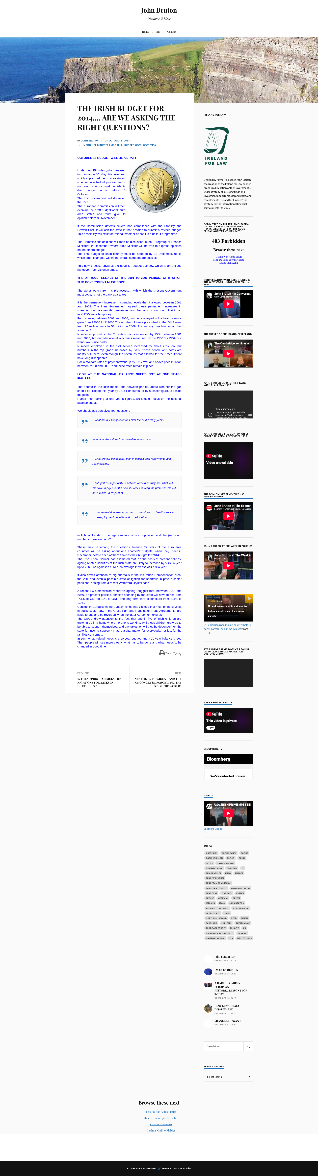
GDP (113, 145)
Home (145, 31)
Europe (239, 873)
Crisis (209, 863)
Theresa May (243, 923)
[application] (228, 673)
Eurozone (211, 893)
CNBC (207, 632)
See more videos (213, 828)
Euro (228, 873)
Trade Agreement (216, 928)
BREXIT (231, 858)
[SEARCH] (248, 1046)
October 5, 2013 (119, 140)
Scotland (211, 923)
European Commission (218, 883)
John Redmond (241, 908)
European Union (240, 888)
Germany (223, 898)
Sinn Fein (226, 923)
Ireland (210, 903)
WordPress (150, 1168)
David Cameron (225, 863)
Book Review (229, 853)
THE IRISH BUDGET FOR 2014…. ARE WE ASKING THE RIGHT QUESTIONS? (126, 117)
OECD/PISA (149, 145)
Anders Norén (182, 1168)
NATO (227, 913)
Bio (158, 31)
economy (232, 868)
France (240, 893)
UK (244, 928)
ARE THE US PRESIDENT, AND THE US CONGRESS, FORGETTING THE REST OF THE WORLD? (158, 682)
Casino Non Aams (161, 1124)
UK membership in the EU (219, 933)
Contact (171, 31)
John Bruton (159, 10)
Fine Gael (227, 893)
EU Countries (213, 873)
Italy (222, 903)
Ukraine (242, 933)
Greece (236, 898)
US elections (244, 938)
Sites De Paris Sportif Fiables (161, 1118)
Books (244, 853)
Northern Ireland (216, 918)
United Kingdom (215, 938)
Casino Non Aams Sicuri (161, 1111)
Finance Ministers (98, 145)
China (242, 858)
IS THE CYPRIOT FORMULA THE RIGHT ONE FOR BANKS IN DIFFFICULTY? (99, 682)
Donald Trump (214, 868)
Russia (244, 918)
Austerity (211, 853)
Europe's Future (215, 878)
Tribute (234, 928)
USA (231, 938)
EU (243, 868)
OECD (138, 145)
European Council (216, 888)
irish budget (125, 145)
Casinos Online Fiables (161, 1130)
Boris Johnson (214, 858)
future (210, 898)
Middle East (213, 913)
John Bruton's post (217, 908)
